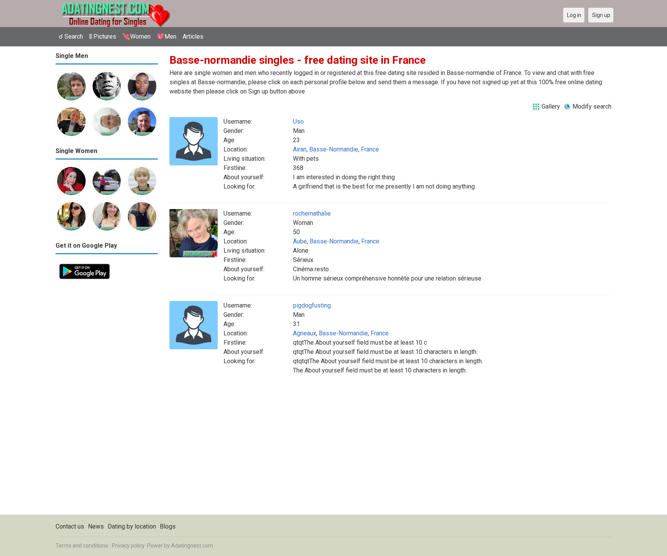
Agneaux (304, 333)
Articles (193, 36)
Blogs (168, 526)
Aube (300, 241)
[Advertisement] (107, 399)
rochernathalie (312, 213)
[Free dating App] (84, 264)
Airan (299, 149)
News (96, 526)
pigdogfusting (312, 305)
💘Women (136, 36)
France (370, 149)
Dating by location (132, 526)
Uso (298, 121)
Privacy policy (128, 545)
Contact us (70, 526)
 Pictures (102, 36)
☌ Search (71, 36)
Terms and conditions (82, 545)
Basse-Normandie (333, 149)
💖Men (166, 36)
